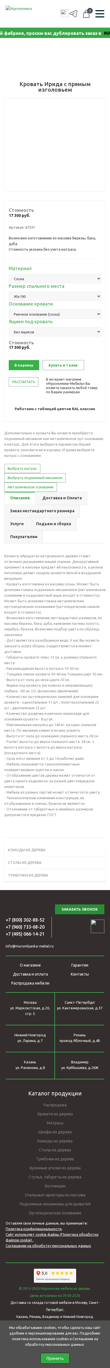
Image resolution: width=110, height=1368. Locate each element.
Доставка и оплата (30, 974)
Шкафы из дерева (55, 1132)
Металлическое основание (31, 487)
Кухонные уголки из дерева (55, 1168)
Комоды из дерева (55, 1141)
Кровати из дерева (55, 1114)
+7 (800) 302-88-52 (25, 919)
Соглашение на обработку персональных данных (48, 1246)
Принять (55, 1358)
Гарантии (79, 965)
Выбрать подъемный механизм (35, 478)
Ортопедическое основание (55, 1213)
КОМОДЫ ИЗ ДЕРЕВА (26, 850)
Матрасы (55, 1123)
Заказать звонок (79, 909)
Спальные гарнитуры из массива (55, 1195)
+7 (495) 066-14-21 (25, 933)
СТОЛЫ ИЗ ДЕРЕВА (24, 862)
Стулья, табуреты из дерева (55, 1177)
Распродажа (55, 1105)
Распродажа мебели (30, 983)
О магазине (30, 965)
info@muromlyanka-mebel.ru (30, 946)
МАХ (103, 33)
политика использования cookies (40, 1339)
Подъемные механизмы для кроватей (55, 1204)
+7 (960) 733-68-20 (25, 926)
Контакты (80, 974)
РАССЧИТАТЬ (23, 382)
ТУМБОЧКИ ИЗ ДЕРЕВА (28, 875)
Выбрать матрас (22, 468)
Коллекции (55, 1186)
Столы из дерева (55, 1150)
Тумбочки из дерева (55, 1159)
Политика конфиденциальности (33, 1229)
